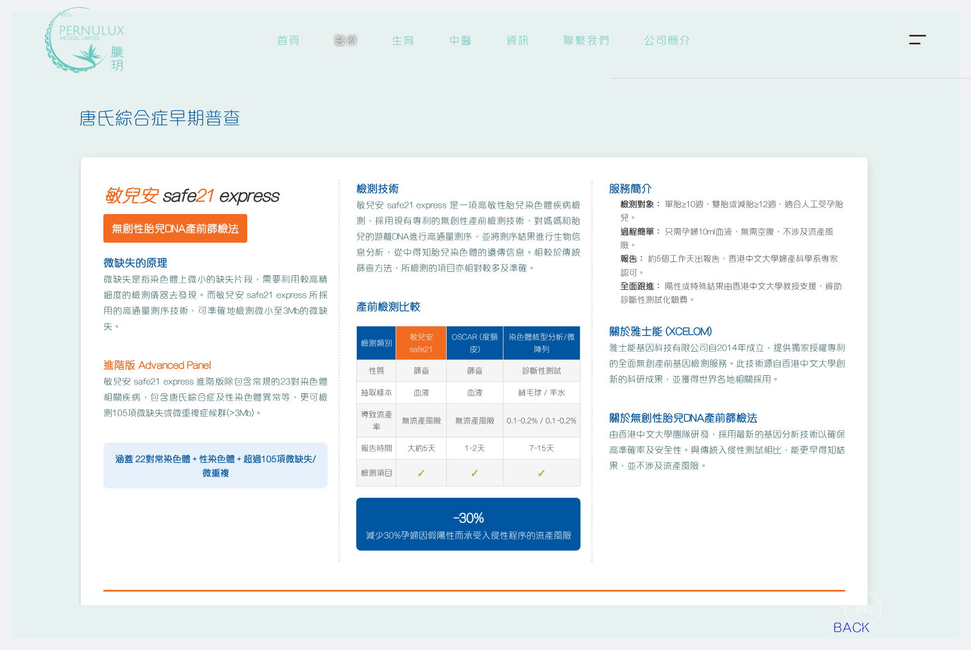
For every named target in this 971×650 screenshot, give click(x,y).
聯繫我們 (586, 39)
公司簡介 (667, 39)
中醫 (461, 39)
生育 (403, 39)
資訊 (518, 39)
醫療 (346, 39)
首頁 (289, 39)
